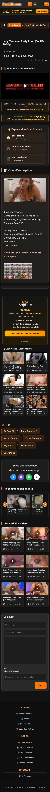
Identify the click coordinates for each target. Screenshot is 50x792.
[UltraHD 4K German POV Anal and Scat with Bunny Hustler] (36, 380)
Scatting (8, 453)
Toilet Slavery (32, 438)
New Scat (29, 25)
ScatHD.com (14, 25)
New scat (26, 445)
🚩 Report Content (25, 763)
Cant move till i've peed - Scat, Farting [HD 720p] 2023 (13, 367)
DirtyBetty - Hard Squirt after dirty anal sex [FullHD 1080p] (17, 512)
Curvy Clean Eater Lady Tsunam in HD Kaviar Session (36, 571)
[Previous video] (5, 504)
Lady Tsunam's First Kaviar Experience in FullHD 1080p (35, 599)
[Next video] (45, 504)
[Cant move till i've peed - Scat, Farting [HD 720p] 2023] (13, 358)
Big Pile (7, 445)
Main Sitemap (25, 776)
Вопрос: (7, 668)
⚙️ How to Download (25, 713)
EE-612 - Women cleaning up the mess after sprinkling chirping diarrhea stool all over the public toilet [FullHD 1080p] (13, 389)
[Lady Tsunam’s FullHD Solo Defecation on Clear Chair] (37, 533)
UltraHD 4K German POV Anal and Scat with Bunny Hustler (36, 389)
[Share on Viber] (21, 477)
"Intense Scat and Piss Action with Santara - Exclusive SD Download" (36, 367)
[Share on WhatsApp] (29, 477)
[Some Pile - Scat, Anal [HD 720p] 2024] (13, 588)
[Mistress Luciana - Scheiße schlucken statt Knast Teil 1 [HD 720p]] (13, 401)
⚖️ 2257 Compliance (25, 757)
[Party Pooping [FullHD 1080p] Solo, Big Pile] (13, 533)
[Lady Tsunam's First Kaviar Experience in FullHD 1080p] (37, 588)
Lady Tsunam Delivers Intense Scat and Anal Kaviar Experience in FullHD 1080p (12, 571)
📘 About (25, 719)
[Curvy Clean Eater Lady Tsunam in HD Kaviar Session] (37, 561)
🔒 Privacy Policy (25, 742)
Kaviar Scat (10, 438)
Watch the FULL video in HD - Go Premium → (25, 109)
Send (40, 685)
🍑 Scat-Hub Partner (25, 729)
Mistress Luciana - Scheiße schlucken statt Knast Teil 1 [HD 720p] (13, 410)
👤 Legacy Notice (25, 724)
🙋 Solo (7, 431)
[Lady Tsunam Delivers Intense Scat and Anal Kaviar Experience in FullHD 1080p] (13, 561)
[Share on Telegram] (13, 477)
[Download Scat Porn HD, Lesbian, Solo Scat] (12, 4)
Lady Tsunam (28, 431)
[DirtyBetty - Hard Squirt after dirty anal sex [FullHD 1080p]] (18, 501)
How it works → (25, 341)
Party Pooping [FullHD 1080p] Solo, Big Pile (12, 544)
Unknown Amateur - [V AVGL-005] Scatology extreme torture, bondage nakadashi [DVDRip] (36, 410)
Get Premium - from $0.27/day (25, 333)
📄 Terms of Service (25, 747)
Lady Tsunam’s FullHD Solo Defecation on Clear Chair (36, 544)
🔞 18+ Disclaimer (25, 752)
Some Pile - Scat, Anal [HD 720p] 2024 (12, 599)
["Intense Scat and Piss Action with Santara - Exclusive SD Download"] (36, 358)
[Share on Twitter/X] (37, 477)
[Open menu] (46, 4)
